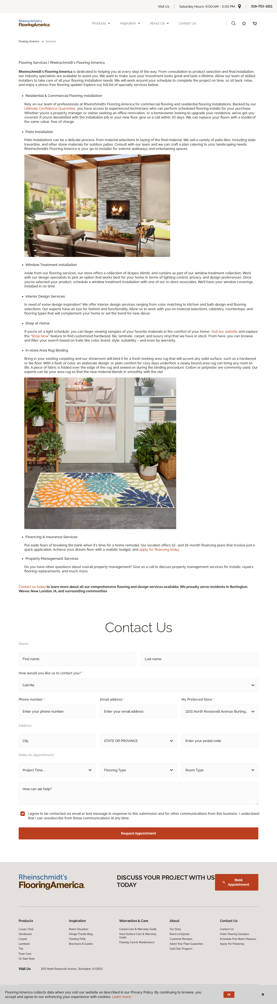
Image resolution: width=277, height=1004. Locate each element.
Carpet (23, 938)
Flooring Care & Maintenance (136, 942)
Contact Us (187, 23)
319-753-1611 (261, 6)
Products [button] (99, 23)
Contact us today (32, 587)
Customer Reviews (181, 938)
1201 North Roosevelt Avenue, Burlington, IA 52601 (72, 968)
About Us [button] (157, 23)
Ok (229, 994)
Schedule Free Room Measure (238, 938)
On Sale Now (26, 958)
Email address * (112, 699)
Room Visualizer (78, 929)
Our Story (175, 929)
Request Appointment (138, 833)
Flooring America (29, 41)
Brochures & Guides (81, 943)
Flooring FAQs (77, 938)
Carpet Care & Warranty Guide (137, 929)
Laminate (24, 943)
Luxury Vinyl (26, 929)
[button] (233, 23)
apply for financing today (159, 549)
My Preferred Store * (197, 699)
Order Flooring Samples (234, 934)
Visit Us (164, 6)
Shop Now (40, 336)
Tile (21, 948)
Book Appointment (238, 882)
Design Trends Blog (81, 934)
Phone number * (32, 699)
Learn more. (122, 997)
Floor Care (25, 953)
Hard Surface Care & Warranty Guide (137, 936)
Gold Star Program (181, 948)
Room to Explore (180, 934)
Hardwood (25, 934)
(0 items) (254, 23)
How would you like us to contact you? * (51, 673)
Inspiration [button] (128, 23)
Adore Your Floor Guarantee (186, 943)
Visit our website (224, 331)
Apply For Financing (232, 943)
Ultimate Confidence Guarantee (49, 108)
